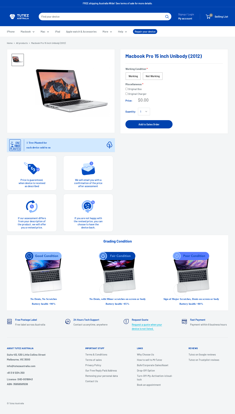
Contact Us (91, 381)
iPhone (11, 31)
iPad (57, 31)
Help (120, 31)
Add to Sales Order (148, 124)
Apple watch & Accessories (81, 31)
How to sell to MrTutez (149, 359)
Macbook (26, 31)
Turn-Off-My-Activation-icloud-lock (154, 377)
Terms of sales (93, 359)
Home (10, 43)
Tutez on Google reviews (202, 354)
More (105, 31)
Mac (43, 31)
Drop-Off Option (146, 370)
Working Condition (135, 68)
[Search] (167, 16)
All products (22, 43)
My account (185, 18)
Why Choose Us (145, 354)
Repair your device (145, 31)
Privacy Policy (93, 365)
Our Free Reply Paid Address (101, 370)
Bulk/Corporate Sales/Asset (152, 365)
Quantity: (130, 111)
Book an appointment (149, 384)
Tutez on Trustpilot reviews (204, 359)
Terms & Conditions (96, 354)
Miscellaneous (133, 84)
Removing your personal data (101, 375)
